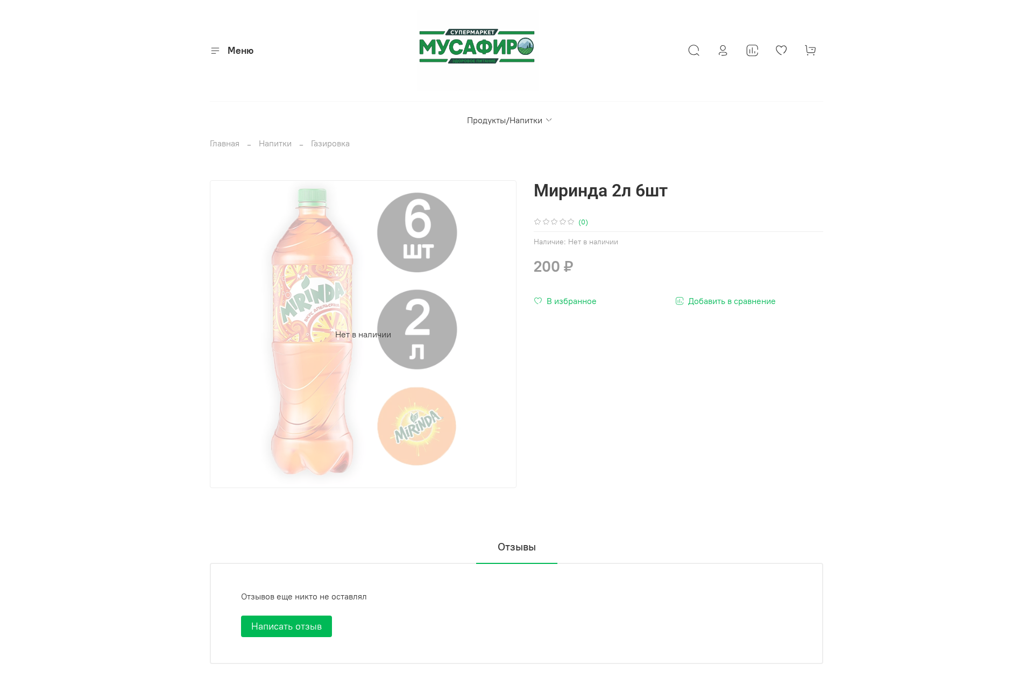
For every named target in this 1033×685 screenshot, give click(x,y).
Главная (224, 143)
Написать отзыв (286, 626)
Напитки (275, 143)
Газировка (330, 143)
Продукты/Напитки (504, 120)
